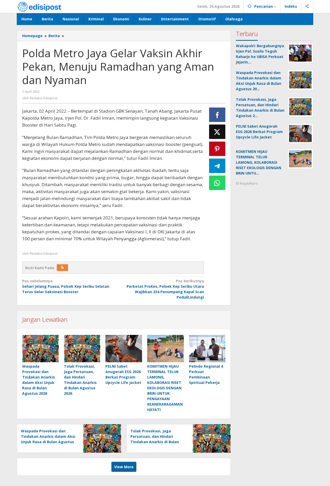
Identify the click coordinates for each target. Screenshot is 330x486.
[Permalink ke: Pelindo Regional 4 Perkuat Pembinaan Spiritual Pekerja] (207, 348)
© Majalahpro (247, 183)
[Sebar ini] (217, 115)
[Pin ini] (217, 149)
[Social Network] (307, 6)
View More (124, 466)
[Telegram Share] (217, 166)
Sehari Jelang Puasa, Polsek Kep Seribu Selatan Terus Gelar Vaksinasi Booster (65, 286)
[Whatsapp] (217, 183)
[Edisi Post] (39, 6)
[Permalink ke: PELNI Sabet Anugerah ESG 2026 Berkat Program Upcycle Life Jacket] (123, 348)
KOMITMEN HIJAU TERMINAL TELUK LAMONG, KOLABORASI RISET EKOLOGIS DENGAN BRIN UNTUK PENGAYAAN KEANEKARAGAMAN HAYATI (165, 388)
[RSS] (62, 267)
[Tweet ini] (217, 132)
